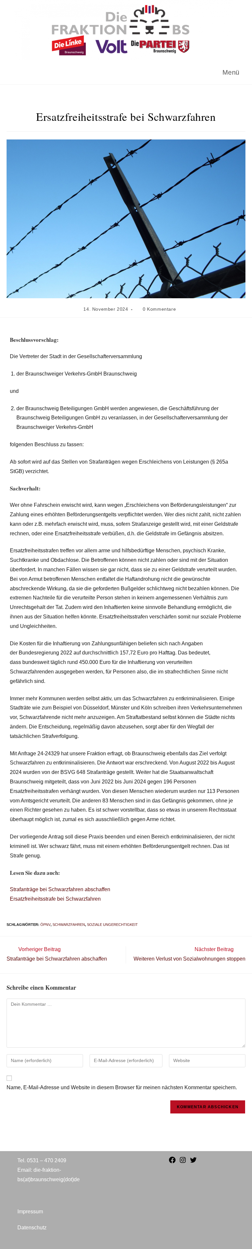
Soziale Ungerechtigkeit (112, 925)
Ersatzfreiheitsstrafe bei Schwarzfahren (55, 899)
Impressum (30, 1211)
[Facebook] (172, 1162)
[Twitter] (193, 1162)
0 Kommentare (159, 309)
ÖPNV (45, 925)
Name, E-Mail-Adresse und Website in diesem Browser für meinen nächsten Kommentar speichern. (122, 1087)
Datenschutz (32, 1227)
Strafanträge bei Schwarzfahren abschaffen (60, 889)
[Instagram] (183, 1162)
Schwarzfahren (68, 925)
